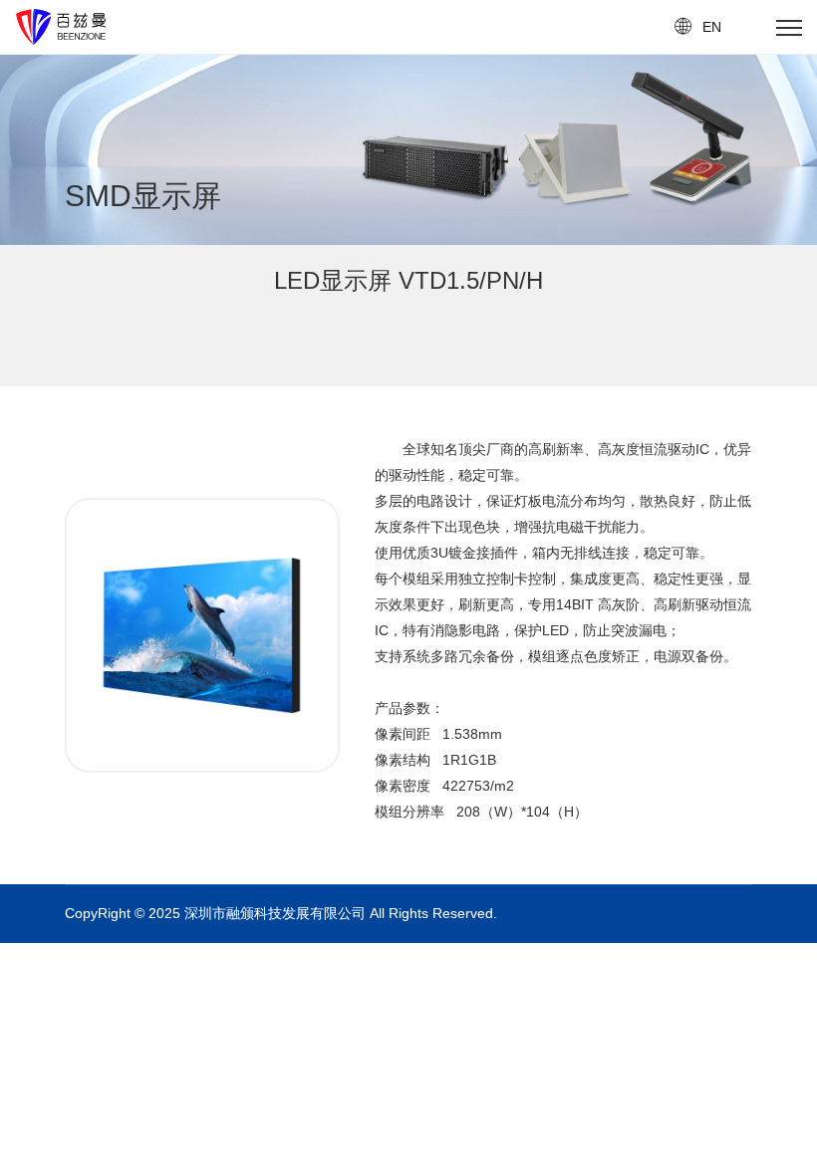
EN (711, 27)
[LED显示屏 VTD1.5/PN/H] (202, 529)
